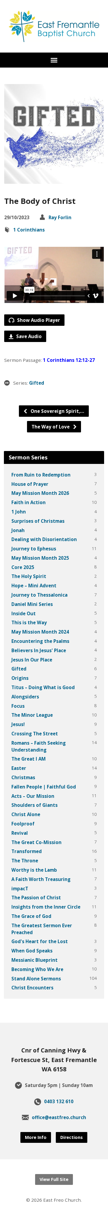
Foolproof (22, 824)
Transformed (26, 851)
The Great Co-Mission (36, 842)
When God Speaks (31, 951)
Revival (19, 833)
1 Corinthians (29, 230)
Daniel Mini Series (32, 604)
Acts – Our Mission (32, 796)
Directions (71, 1137)
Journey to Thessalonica (39, 595)
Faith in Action (28, 502)
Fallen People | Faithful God (43, 787)
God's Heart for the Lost (39, 941)
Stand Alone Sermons (36, 979)
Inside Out (23, 613)
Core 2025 (22, 567)
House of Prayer (29, 484)
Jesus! (18, 724)
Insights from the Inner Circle (45, 907)
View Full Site (54, 1179)
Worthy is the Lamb (34, 870)
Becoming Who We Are (37, 969)
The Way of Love (51, 427)
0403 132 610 (59, 1101)
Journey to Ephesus (33, 549)
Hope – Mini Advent (33, 586)
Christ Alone (25, 814)
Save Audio (28, 336)
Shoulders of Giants (34, 805)
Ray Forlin (60, 217)
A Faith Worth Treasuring (40, 879)
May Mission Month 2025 (40, 558)
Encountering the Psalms (40, 641)
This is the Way (29, 622)
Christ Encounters (32, 988)
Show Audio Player (38, 320)
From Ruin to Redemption (40, 475)
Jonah (18, 530)
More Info (35, 1137)
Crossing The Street (34, 734)
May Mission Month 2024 (40, 632)
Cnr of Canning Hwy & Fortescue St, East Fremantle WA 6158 (54, 1059)
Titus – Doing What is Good (43, 687)
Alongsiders (25, 697)
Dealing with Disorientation (44, 539)
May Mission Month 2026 (40, 493)
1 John (18, 512)
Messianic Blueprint (34, 960)
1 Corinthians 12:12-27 (69, 360)
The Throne (24, 861)
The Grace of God (31, 916)
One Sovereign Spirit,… (56, 411)
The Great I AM (28, 759)
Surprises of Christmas (37, 521)
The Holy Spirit (28, 576)
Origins (19, 678)
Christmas (23, 777)
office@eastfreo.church (59, 1117)
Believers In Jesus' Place (38, 650)
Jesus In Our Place (31, 660)
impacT (19, 888)
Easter (18, 768)
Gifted (36, 383)
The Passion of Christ (36, 898)
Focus (18, 706)
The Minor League (32, 715)
